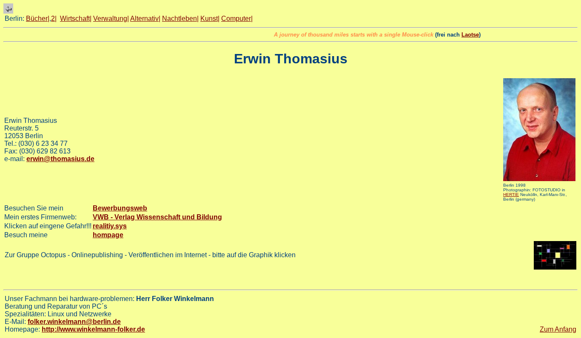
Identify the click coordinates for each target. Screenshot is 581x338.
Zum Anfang (558, 329)
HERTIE (511, 194)
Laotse (465, 34)
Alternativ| (145, 18)
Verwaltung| (111, 18)
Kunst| (209, 18)
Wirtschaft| (75, 18)
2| (54, 18)
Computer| (237, 18)
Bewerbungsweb (120, 208)
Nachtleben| (180, 18)
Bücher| (37, 18)
